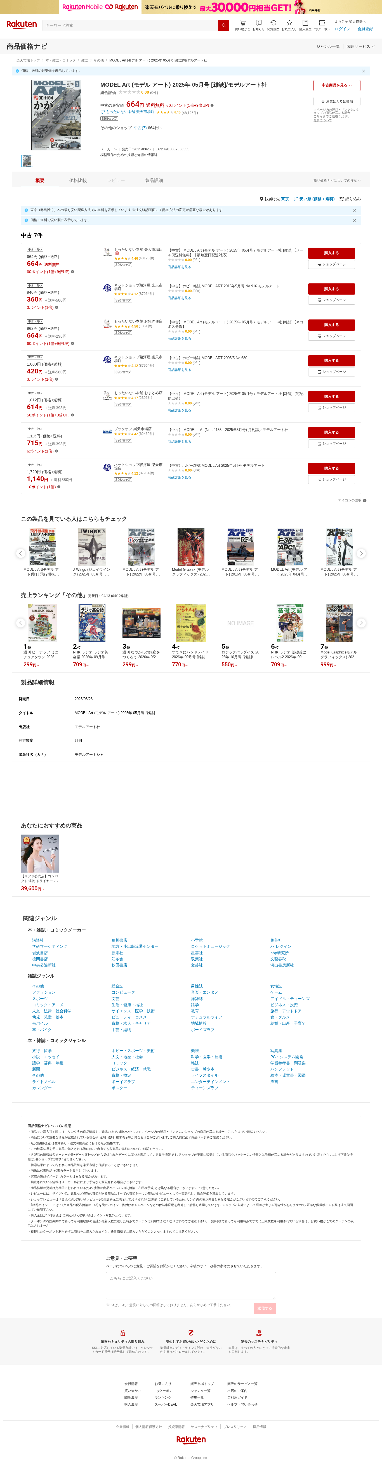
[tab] (40, 180)
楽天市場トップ (28, 60)
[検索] (223, 25)
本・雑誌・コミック (61, 60)
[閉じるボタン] (364, 71)
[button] (259, 25)
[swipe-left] (20, 553)
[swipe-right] (361, 553)
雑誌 (84, 60)
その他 (99, 60)
